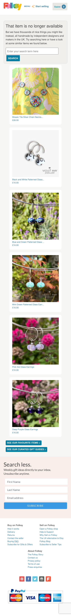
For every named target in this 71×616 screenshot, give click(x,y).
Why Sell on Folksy (48, 535)
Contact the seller (15, 538)
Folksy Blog (45, 541)
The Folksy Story (35, 554)
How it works (13, 528)
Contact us (33, 557)
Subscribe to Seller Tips (51, 544)
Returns (11, 535)
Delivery (11, 531)
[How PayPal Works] (35, 604)
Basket (59, 6)
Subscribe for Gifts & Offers (20, 544)
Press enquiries (35, 567)
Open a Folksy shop (49, 528)
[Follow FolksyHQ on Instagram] (41, 579)
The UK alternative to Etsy (52, 538)
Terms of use (34, 563)
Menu (27, 6)
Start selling (42, 6)
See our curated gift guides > (26, 449)
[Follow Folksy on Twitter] (35, 579)
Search (13, 58)
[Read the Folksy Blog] (48, 579)
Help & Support (47, 531)
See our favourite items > (23, 442)
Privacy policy (34, 560)
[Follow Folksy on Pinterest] (21, 579)
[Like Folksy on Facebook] (28, 579)
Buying (12, 541)
